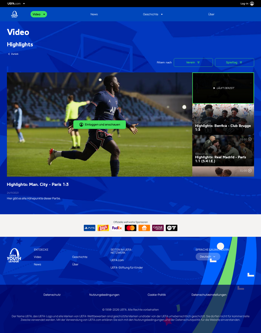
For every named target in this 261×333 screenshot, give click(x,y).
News (37, 264)
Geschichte (79, 257)
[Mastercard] (130, 228)
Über (75, 264)
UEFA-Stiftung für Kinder (127, 267)
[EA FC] (171, 228)
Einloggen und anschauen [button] (102, 124)
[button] (38, 14)
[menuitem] (57, 14)
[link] (94, 14)
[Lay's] (103, 228)
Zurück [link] (14, 53)
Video (37, 257)
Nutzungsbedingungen (104, 295)
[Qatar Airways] (158, 228)
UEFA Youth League (14, 14)
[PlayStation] (89, 228)
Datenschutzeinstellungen (209, 295)
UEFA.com (117, 260)
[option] (223, 88)
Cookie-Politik (157, 295)
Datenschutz (52, 295)
